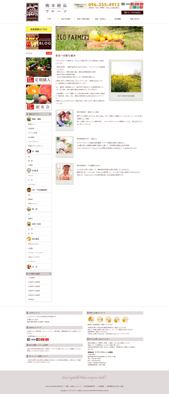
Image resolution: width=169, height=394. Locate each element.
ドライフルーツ (33, 142)
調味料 (30, 199)
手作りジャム (32, 203)
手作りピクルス (33, 244)
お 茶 (30, 229)
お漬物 (30, 248)
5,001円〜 (31, 299)
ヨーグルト (32, 184)
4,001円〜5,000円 (34, 295)
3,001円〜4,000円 (34, 291)
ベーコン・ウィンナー (35, 253)
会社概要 (101, 386)
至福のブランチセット (35, 146)
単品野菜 (31, 128)
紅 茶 (30, 233)
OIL (29, 195)
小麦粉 (30, 165)
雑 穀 (30, 161)
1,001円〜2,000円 (34, 282)
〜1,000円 (31, 278)
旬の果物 (31, 137)
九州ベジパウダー (34, 257)
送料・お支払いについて (73, 386)
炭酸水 (30, 218)
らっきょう (32, 261)
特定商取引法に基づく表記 (115, 386)
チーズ (30, 176)
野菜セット (32, 124)
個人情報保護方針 (89, 386)
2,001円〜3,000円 (34, 286)
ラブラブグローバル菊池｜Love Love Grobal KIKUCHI (82, 390)
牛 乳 (30, 180)
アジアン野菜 (32, 133)
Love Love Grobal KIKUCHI (54, 386)
